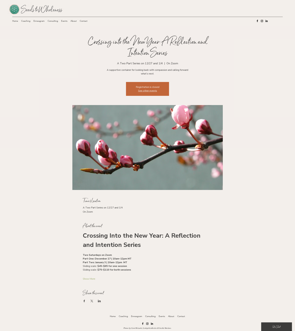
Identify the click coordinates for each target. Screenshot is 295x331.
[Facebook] (257, 20)
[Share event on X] (91, 301)
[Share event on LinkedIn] (99, 301)
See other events (147, 90)
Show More (89, 279)
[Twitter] (262, 20)
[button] (26, 21)
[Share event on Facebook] (84, 301)
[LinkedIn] (266, 20)
